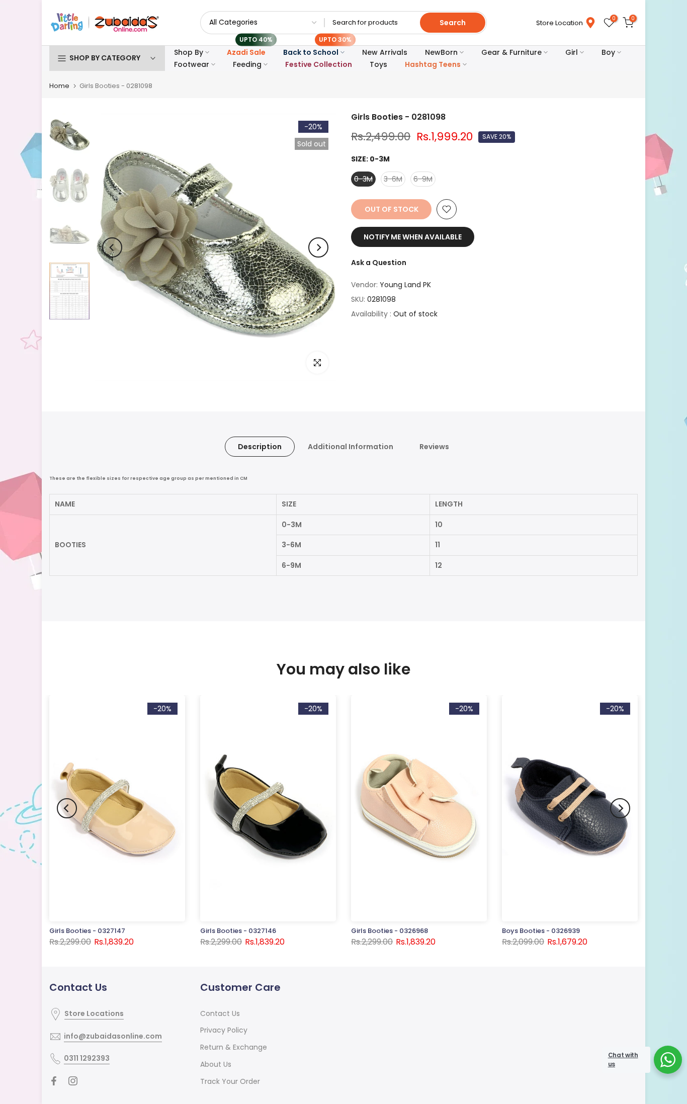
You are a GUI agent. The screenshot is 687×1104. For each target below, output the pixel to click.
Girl (571, 52)
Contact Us (220, 1013)
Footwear (191, 64)
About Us (215, 1064)
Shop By (188, 52)
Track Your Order (230, 1081)
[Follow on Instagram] (72, 1081)
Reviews (434, 447)
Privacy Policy (223, 1030)
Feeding (247, 64)
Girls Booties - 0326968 (389, 931)
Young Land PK (405, 285)
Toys (378, 64)
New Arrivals (384, 52)
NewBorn (441, 52)
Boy (608, 52)
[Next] (318, 247)
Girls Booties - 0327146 (238, 931)
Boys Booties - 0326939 (541, 931)
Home (59, 86)
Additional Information (350, 447)
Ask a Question (378, 263)
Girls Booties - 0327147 (87, 931)
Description (260, 447)
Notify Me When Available (413, 237)
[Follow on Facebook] (53, 1081)
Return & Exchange (233, 1047)
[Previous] (112, 247)
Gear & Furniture (511, 52)
